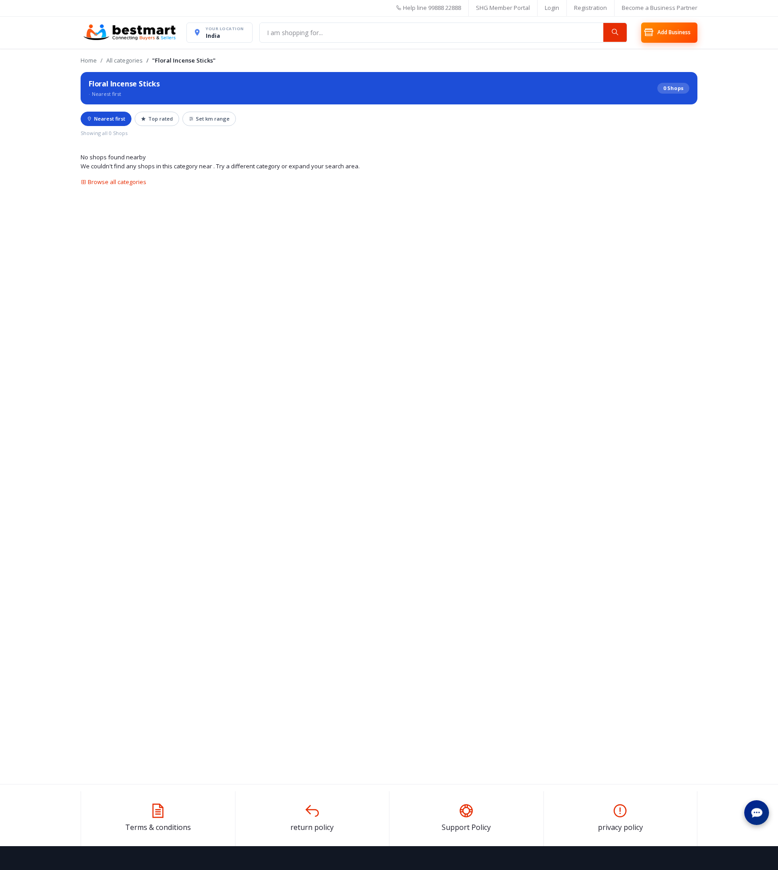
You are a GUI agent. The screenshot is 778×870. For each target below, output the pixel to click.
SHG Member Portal (503, 8)
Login (552, 8)
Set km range (213, 118)
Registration (590, 8)
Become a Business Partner (659, 8)
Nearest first (109, 118)
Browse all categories (116, 182)
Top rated (160, 118)
